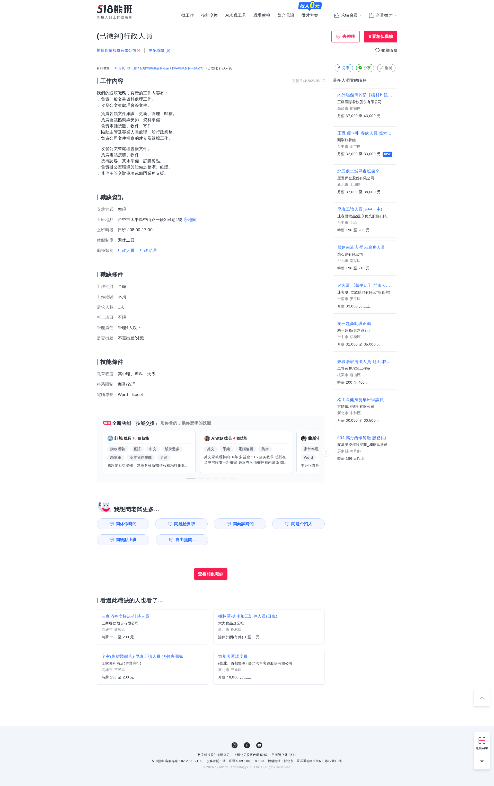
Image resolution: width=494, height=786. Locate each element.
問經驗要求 (184, 524)
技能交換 (209, 15)
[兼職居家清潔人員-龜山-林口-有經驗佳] (365, 372)
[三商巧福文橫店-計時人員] (152, 627)
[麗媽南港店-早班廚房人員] (365, 258)
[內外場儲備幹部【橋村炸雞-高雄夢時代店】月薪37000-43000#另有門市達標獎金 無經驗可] (365, 106)
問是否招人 (301, 524)
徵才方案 (310, 15)
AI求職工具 (235, 15)
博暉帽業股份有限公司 (188, 68)
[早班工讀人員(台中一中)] (365, 220)
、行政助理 (146, 250)
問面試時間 (243, 524)
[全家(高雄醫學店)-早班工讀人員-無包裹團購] (152, 667)
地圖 (192, 219)
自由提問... (185, 539)
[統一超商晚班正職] (365, 334)
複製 (388, 68)
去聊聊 (348, 36)
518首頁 (119, 68)
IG (235, 745)
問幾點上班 (126, 539)
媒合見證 (286, 15)
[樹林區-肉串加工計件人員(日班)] (269, 627)
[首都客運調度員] (269, 667)
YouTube (259, 745)
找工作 (187, 15)
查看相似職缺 (380, 36)
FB (247, 745)
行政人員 (126, 250)
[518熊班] (114, 12)
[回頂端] (482, 698)
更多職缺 (159, 50)
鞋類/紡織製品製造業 (154, 68)
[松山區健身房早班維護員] (365, 410)
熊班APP (482, 748)
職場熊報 (261, 15)
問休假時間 (126, 524)
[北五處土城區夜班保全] (365, 182)
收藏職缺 (389, 50)
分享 (346, 68)
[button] (191, 478)
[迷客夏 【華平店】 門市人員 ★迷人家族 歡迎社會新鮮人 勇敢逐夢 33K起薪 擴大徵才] (365, 296)
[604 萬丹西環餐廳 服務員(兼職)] (365, 448)
